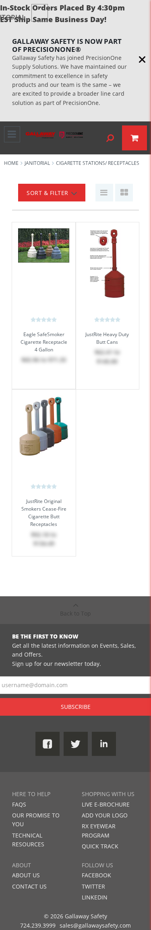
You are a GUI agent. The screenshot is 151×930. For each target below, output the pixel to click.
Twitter (93, 886)
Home (11, 163)
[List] (104, 192)
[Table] (124, 192)
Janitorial (37, 163)
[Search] (110, 138)
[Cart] (134, 138)
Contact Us (29, 886)
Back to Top (75, 613)
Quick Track (100, 846)
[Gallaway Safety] (54, 137)
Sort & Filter (47, 193)
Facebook (96, 875)
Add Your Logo (105, 815)
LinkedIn (95, 897)
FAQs (19, 804)
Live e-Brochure (106, 804)
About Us (26, 875)
